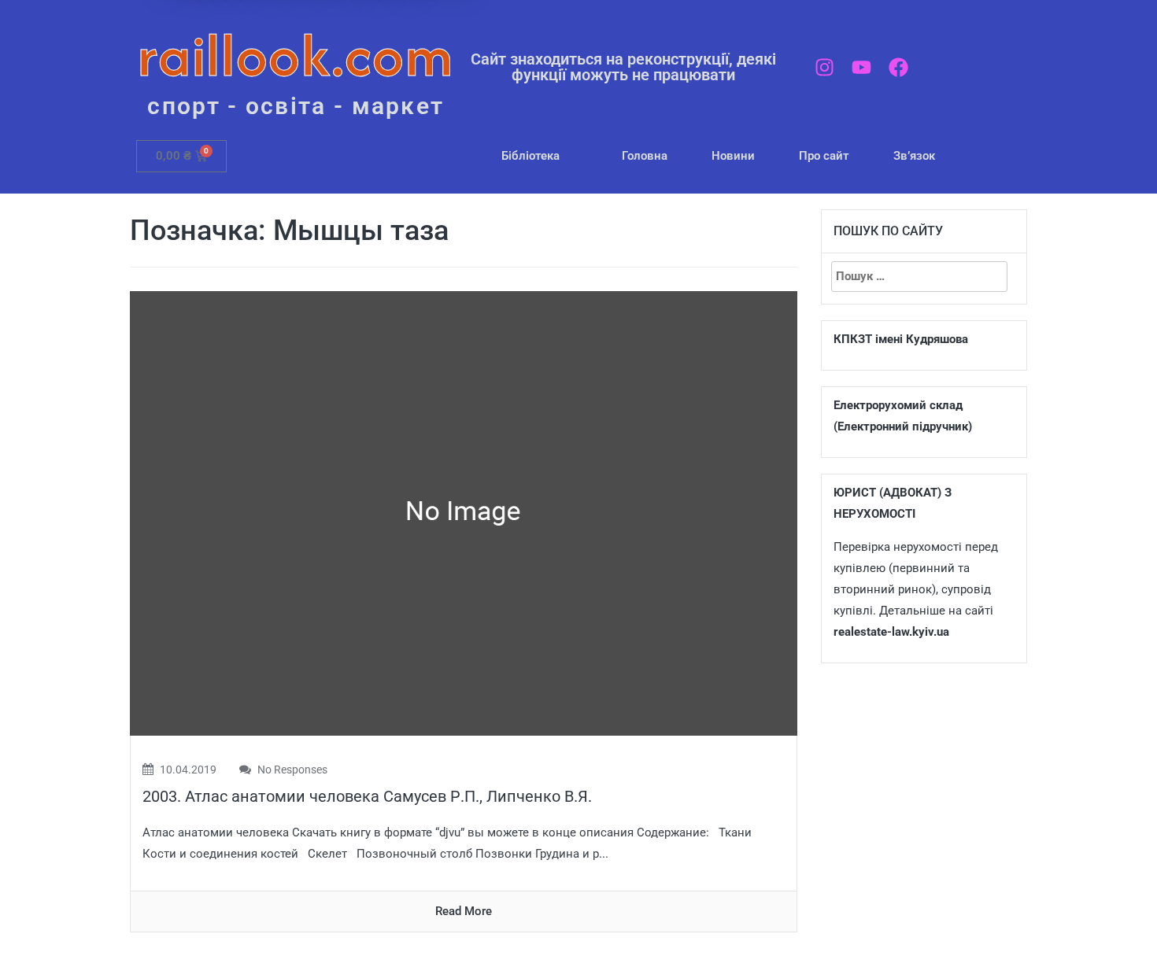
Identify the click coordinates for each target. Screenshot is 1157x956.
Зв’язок (914, 156)
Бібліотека (530, 156)
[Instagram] (824, 67)
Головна (644, 156)
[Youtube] (861, 67)
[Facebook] (898, 67)
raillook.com (295, 54)
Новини (733, 156)
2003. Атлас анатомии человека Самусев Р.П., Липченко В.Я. (367, 796)
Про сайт (824, 156)
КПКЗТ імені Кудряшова (901, 339)
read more (463, 911)
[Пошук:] (919, 276)
